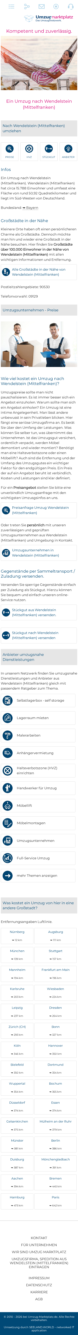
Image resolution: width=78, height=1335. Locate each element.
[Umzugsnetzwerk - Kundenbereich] (56, 7)
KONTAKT (39, 1238)
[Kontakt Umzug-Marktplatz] (42, 7)
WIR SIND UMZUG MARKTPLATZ (39, 1252)
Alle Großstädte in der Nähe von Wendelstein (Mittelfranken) (38, 271)
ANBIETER (68, 157)
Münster (17, 1144)
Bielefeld (17, 1068)
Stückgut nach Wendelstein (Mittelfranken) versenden (35, 635)
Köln (17, 1049)
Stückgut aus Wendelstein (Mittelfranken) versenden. (34, 612)
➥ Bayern (30, 208)
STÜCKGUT (48, 157)
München (17, 954)
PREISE (9, 157)
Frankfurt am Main (56, 973)
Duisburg (17, 1163)
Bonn (55, 1030)
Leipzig (17, 1011)
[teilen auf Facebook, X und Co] (27, 7)
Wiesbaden (55, 992)
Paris (55, 1201)
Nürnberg (17, 935)
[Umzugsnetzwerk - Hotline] (71, 7)
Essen (55, 1106)
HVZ (29, 157)
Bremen (55, 1182)
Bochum (55, 1087)
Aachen (17, 1182)
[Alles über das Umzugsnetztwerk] (12, 7)
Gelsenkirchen (17, 1125)
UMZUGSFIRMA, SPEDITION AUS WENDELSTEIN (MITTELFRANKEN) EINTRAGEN (39, 1263)
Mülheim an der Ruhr (56, 1125)
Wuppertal (17, 1087)
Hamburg (17, 1201)
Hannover (55, 1049)
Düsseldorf (17, 1106)
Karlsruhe (17, 992)
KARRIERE (39, 1292)
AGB (39, 1299)
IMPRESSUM (39, 1278)
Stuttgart (55, 954)
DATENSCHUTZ (39, 1285)
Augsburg (55, 935)
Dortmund (55, 1068)
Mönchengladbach (55, 1163)
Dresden (55, 1011)
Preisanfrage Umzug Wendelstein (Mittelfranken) (40, 510)
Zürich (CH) (17, 1030)
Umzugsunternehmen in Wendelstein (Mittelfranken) (35, 552)
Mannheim (17, 973)
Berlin (55, 1144)
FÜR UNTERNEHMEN (39, 1245)
